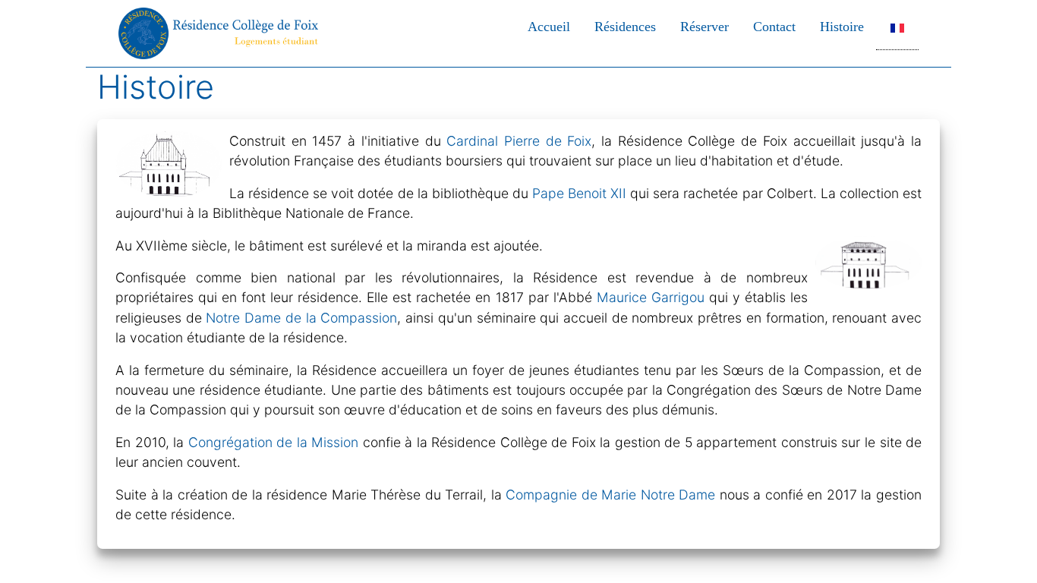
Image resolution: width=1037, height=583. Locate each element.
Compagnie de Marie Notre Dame (610, 495)
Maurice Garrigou (650, 297)
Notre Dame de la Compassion (301, 318)
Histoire (842, 26)
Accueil (549, 26)
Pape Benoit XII (579, 193)
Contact (774, 26)
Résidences (625, 26)
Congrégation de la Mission (273, 442)
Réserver (704, 26)
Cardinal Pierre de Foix (518, 141)
